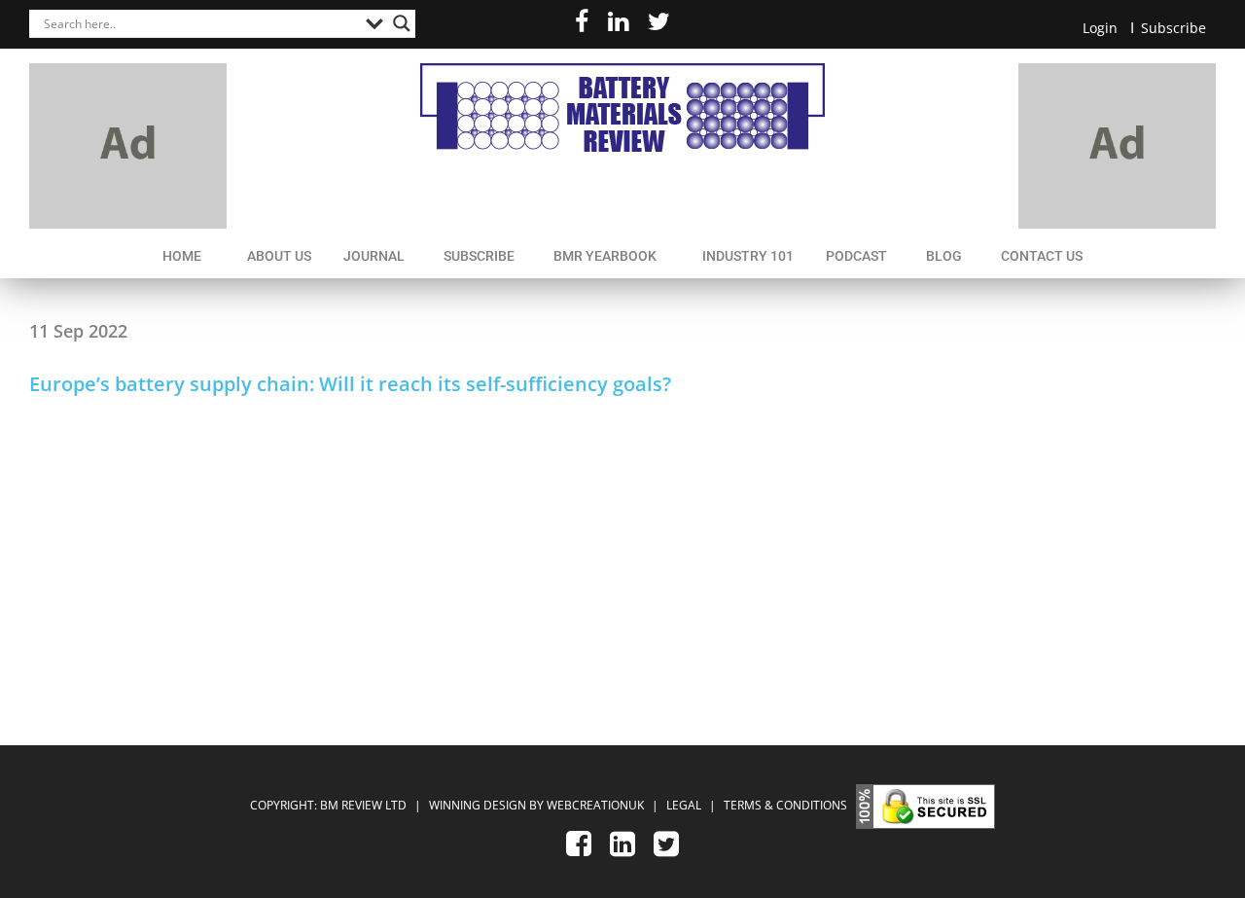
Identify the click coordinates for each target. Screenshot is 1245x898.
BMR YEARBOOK (605, 256)
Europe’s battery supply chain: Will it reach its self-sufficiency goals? (350, 384)
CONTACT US (1042, 256)
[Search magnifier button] (401, 23)
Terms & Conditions (785, 805)
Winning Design (476, 805)
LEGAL (685, 805)
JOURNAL (374, 256)
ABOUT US (279, 256)
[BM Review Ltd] (622, 107)
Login (1100, 27)
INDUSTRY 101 (748, 256)
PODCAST (856, 256)
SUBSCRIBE (479, 256)
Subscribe (1173, 27)
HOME (181, 256)
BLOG (944, 256)
